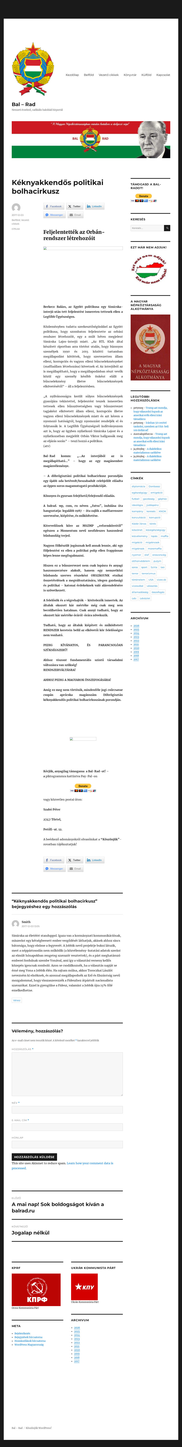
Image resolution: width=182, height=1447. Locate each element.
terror (135, 573)
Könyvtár (130, 75)
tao (162, 567)
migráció (137, 542)
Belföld (89, 75)
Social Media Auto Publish (76, 1445)
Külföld (146, 75)
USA (151, 579)
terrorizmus (148, 573)
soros (135, 567)
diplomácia (138, 486)
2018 (76, 1357)
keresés (151, 511)
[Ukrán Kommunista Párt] (84, 1286)
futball (136, 498)
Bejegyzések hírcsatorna (28, 1337)
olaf (146, 554)
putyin (157, 561)
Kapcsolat (163, 75)
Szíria (154, 567)
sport (144, 567)
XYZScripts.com (111, 1445)
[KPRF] (36, 1289)
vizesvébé (137, 585)
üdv (134, 598)
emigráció (156, 492)
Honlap (17, 1137)
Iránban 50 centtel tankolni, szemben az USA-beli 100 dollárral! (150, 426)
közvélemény (140, 536)
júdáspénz (152, 505)
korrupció (154, 517)
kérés (153, 523)
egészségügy (139, 492)
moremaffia (155, 548)
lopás (154, 536)
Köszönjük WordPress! (39, 1428)
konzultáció (139, 517)
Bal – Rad (23, 104)
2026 (77, 1327)
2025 (77, 1331)
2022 (77, 1342)
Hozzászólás (23, 1049)
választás (152, 585)
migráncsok (152, 542)
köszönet (137, 529)
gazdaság (148, 498)
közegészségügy (155, 529)
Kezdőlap (72, 75)
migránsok (138, 548)
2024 (77, 1335)
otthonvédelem (141, 561)
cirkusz (16, 228)
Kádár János (139, 523)
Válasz (16, 1000)
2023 (77, 1338)
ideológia (137, 505)
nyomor (136, 554)
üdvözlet (145, 598)
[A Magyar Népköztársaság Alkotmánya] (150, 347)
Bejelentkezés (22, 1333)
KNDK (162, 511)
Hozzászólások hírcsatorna (30, 1341)
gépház (162, 498)
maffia (164, 536)
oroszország (159, 554)
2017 (76, 1361)
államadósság (140, 592)
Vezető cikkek (109, 75)
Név (16, 1102)
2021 (76, 1346)
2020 (77, 1350)
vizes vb (161, 579)
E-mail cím (20, 1120)
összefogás (158, 592)
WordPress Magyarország (29, 1344)
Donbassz (154, 486)
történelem (138, 579)
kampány (137, 511)
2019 (77, 1353)
